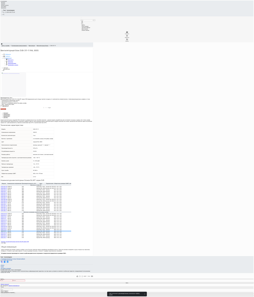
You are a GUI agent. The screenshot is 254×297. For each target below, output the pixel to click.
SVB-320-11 (4, 207)
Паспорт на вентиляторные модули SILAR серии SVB (15, 241)
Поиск (2, 291)
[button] (7, 58)
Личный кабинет (86, 27)
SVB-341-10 (4, 236)
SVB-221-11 (3, 221)
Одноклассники (12, 63)
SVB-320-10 (4, 205)
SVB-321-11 (3, 234)
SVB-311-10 (3, 229)
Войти (83, 25)
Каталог (3, 2)
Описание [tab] (6, 113)
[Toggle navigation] (81, 17)
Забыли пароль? (5, 284)
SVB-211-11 (3, 218)
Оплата (5, 5)
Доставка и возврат (6, 268)
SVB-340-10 (4, 209)
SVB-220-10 (4, 193)
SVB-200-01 (4, 188)
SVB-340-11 (4, 210)
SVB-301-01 (4, 228)
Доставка (3, 6)
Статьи (14, 259)
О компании (4, 1)
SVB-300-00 (4, 199)
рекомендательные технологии (126, 293)
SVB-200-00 (4, 186)
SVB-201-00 (4, 213)
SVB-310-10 (4, 202)
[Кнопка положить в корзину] (3, 109)
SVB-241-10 (4, 223)
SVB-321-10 (4, 232)
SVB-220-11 (4, 194)
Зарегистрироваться (13, 285)
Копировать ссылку (13, 65)
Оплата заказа (85, 30)
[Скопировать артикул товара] (3, 70)
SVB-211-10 (3, 217)
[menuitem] (4, 1)
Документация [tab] (6, 116)
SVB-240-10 (4, 196)
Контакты (3, 7)
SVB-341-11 (3, 237)
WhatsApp (10, 61)
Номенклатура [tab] (7, 114)
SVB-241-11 (3, 224)
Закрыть (6, 291)
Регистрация (85, 26)
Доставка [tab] (5, 117)
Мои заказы (85, 29)
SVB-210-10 (4, 189)
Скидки (3, 4)
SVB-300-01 (4, 201)
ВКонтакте (10, 60)
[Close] (4, 279)
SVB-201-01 (4, 215)
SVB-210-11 (3, 191)
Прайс (2, 266)
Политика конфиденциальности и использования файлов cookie (17, 274)
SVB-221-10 (4, 220)
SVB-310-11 (3, 204)
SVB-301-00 (4, 226)
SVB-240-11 (4, 197)
